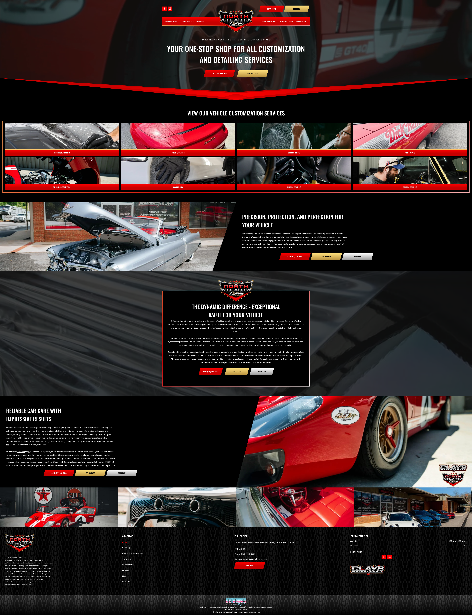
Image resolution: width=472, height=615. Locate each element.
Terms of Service (241, 609)
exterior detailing (58, 441)
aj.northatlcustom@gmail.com (253, 559)
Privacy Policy (229, 609)
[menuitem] (172, 21)
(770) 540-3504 (248, 554)
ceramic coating (66, 438)
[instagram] (170, 9)
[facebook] (164, 9)
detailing (21, 451)
